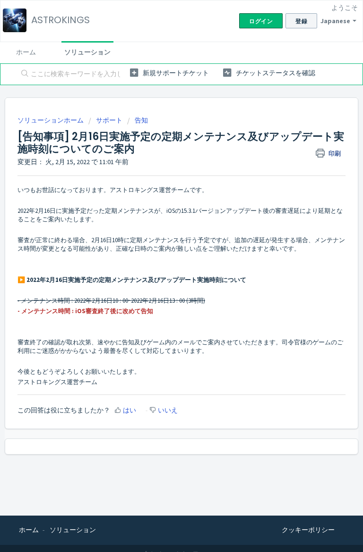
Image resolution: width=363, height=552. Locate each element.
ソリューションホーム (51, 120)
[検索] (22, 74)
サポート (109, 120)
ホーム (26, 52)
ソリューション (87, 52)
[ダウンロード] (164, 270)
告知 (141, 120)
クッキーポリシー (308, 530)
